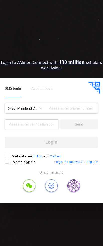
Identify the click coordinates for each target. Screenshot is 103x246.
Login (52, 142)
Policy (38, 156)
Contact (55, 156)
